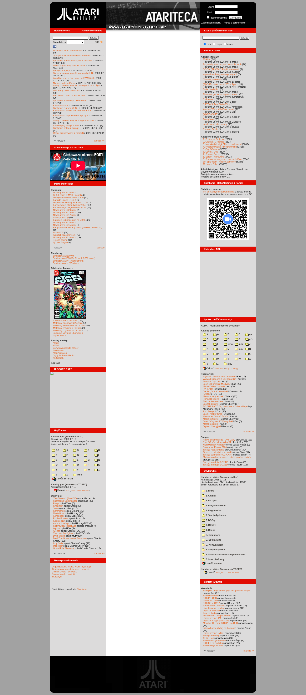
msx (240, 349)
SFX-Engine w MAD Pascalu (67, 195)
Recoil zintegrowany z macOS (68, 133)
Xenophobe (59, 516)
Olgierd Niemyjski (212, 426)
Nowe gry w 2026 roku (64, 192)
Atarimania (58, 350)
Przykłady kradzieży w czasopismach (222, 64)
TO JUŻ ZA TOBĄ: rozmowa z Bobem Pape (225, 406)
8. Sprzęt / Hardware (213, 156)
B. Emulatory (212, 535)
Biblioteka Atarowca (62, 268)
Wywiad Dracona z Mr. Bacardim (219, 379)
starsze (100, 247)
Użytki (219, 44)
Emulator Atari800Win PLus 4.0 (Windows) (74, 258)
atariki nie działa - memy (215, 124)
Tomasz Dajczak (211, 381)
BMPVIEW (58, 232)
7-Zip (78, 490)
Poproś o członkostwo (234, 22)
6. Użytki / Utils (210, 151)
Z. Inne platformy (214, 559)
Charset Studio (210, 129)
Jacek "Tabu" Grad (212, 414)
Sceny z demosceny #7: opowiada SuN (73, 73)
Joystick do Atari (211, 610)
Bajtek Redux (59, 335)
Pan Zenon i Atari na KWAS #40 (69, 95)
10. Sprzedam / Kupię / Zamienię (219, 161)
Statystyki (57, 576)
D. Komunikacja (214, 545)
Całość (61, 490)
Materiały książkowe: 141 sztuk (69, 325)
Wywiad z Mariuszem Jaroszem (219, 376)
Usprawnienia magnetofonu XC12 (70, 202)
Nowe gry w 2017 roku (64, 215)
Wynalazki (206, 588)
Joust (56, 508)
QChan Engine (60, 242)
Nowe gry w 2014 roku (64, 237)
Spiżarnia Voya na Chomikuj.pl (68, 333)
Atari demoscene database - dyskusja (71, 569)
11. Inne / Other (211, 164)
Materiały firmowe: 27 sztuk (67, 328)
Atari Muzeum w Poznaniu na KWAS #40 (73, 78)
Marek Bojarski (210, 424)
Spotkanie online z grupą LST (68, 128)
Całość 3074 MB (64, 478)
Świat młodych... (211, 89)
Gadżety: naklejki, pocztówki (217, 452)
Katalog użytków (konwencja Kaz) (219, 477)
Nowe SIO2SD (210, 600)
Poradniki (56, 190)
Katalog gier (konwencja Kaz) (67, 436)
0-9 (57, 450)
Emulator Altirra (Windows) (66, 263)
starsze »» (99, 140)
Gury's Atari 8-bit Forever (65, 348)
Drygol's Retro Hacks (64, 355)
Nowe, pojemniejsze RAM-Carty (219, 439)
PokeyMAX (208, 119)
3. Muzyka (210, 500)
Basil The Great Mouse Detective (70, 538)
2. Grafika (210, 495)
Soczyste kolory (211, 635)
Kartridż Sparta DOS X (64, 200)
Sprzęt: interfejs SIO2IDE (215, 462)
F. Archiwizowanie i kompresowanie (225, 554)
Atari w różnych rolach (214, 640)
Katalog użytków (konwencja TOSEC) (221, 569)
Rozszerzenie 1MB (212, 618)
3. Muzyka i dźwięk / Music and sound (222, 144)
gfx (251, 339)
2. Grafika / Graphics (213, 141)
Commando (59, 511)
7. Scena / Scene (211, 154)
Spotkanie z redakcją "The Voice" (70, 100)
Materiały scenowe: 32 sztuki (67, 323)
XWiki (55, 345)
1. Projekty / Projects (213, 139)
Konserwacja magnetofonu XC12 (69, 207)
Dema (230, 44)
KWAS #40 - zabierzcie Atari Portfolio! (72, 110)
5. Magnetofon (213, 510)
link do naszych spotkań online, (219, 191)
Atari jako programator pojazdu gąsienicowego (226, 590)
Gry (209, 44)
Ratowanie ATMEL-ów (214, 605)
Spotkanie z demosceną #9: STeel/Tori (72, 60)
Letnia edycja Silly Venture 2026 (69, 65)
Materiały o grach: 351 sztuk (67, 330)
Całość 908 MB (214, 563)
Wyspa (56, 528)
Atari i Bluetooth (211, 595)
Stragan (205, 437)
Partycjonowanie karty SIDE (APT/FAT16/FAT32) (77, 227)
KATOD (207, 394)
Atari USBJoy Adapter (214, 444)
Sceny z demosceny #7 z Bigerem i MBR (74, 120)
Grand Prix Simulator (63, 548)
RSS (97, 42)
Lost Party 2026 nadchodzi (66, 90)
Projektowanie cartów (214, 608)
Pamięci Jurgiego (61, 70)
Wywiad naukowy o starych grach (220, 74)
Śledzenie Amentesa (213, 401)
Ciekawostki (209, 99)
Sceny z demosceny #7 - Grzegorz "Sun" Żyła (76, 85)
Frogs (56, 503)
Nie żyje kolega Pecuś (64, 83)
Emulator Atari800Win (63, 255)
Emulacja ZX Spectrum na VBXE (69, 220)
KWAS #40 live (60, 105)
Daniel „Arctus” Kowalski (215, 391)
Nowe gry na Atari (212, 79)
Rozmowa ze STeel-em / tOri (67, 50)
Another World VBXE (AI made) (218, 109)
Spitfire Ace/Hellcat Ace (64, 526)
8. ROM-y (210, 525)
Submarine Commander (65, 501)
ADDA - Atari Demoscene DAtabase (220, 325)
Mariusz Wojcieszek (213, 396)
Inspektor (58, 546)
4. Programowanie (215, 505)
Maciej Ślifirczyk (211, 419)
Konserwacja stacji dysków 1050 (69, 205)
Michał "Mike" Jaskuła (214, 386)
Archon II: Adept (61, 523)
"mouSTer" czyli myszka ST (217, 442)
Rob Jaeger (209, 411)
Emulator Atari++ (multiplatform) (68, 260)
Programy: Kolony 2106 (215, 447)
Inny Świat (58, 543)
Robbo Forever (60, 518)
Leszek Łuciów (210, 404)
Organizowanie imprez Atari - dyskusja (71, 566)
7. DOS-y (210, 520)
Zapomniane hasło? (211, 22)
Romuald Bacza (211, 399)
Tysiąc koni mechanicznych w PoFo (71, 55)
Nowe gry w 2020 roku (64, 210)
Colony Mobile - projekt (63, 574)
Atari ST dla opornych (64, 235)
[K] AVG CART (210, 114)
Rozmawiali (207, 374)
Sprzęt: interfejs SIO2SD (215, 464)
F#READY (208, 389)
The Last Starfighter (63, 533)
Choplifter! (58, 506)
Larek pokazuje (61, 217)
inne (79, 474)
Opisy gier (56, 496)
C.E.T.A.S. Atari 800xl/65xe (216, 104)
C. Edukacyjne (213, 540)
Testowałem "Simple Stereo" (217, 615)
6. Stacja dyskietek (215, 515)
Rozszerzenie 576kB (213, 633)
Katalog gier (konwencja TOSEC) (69, 484)
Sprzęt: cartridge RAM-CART (218, 454)
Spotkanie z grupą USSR (65, 108)
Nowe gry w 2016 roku (64, 222)
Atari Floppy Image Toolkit (66, 125)
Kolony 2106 (59, 521)
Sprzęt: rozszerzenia (213, 449)
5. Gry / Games (211, 149)
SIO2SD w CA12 (211, 603)
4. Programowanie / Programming (220, 146)
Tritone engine (60, 240)
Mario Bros (58, 513)
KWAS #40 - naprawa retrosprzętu (70, 115)
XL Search (58, 358)
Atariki (56, 343)
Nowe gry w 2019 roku (64, 212)
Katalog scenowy (210, 330)
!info (230, 344)
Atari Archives (60, 353)
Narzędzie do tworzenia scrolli (68, 197)
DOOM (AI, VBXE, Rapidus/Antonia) (221, 69)
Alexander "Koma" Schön (215, 416)
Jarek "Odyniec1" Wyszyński (218, 421)
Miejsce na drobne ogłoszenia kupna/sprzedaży (227, 457)
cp (250, 334)
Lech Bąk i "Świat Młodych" (216, 384)
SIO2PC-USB (210, 598)
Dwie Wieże (59, 536)
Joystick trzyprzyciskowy (216, 620)
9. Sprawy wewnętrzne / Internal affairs (222, 159)
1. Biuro (209, 490)
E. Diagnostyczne (215, 549)
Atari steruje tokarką (213, 645)
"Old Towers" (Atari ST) (65, 498)
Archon (56, 531)
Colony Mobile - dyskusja (64, 571)
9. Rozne (210, 530)
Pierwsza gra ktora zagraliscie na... (221, 94)
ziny (229, 363)
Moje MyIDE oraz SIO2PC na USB (220, 623)
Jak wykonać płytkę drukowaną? (219, 628)
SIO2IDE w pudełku (213, 643)
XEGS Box (208, 638)
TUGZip (85, 490)
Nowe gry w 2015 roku (64, 225)
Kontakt (55, 363)
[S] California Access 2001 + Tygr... (220, 84)
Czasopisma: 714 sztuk (65, 320)
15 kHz (206, 59)
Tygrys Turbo (210, 613)
